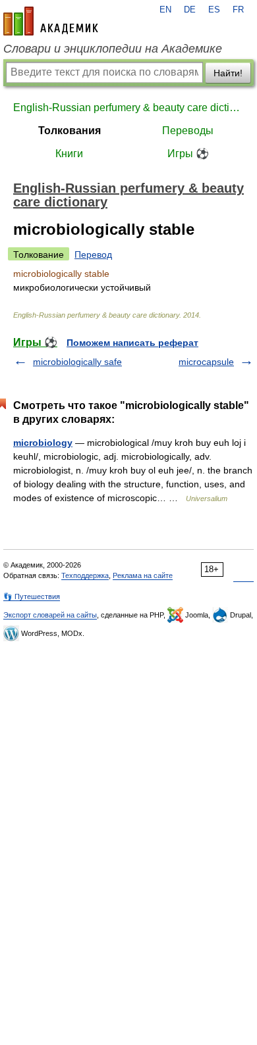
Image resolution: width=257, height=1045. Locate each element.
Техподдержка (85, 575)
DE (190, 9)
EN (165, 9)
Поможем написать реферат (132, 342)
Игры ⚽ (188, 153)
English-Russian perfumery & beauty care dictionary (128, 107)
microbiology (42, 442)
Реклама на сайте (143, 575)
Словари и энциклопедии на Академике (112, 48)
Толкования (69, 130)
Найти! (228, 73)
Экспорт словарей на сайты (50, 615)
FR (238, 9)
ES (214, 9)
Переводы (188, 130)
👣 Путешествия (31, 596)
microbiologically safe (77, 361)
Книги (69, 153)
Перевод (93, 254)
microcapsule (206, 361)
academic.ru (50, 21)
